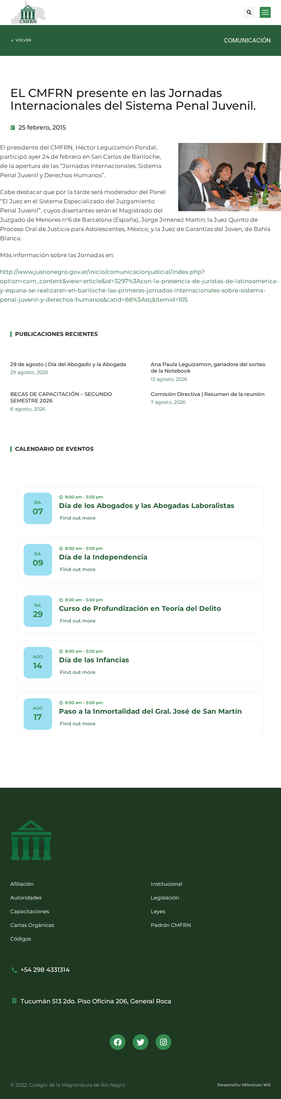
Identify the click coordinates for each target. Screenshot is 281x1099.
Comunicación (247, 40)
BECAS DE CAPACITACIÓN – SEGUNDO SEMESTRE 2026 (61, 397)
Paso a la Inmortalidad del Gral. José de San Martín (150, 711)
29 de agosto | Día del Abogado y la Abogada (68, 364)
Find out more (78, 518)
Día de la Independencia (103, 557)
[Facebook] (117, 1042)
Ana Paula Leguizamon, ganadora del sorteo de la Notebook (208, 367)
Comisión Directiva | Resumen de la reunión (208, 394)
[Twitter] (140, 1042)
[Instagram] (163, 1042)
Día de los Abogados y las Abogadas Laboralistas (146, 506)
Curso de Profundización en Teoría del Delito (140, 608)
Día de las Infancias (94, 660)
